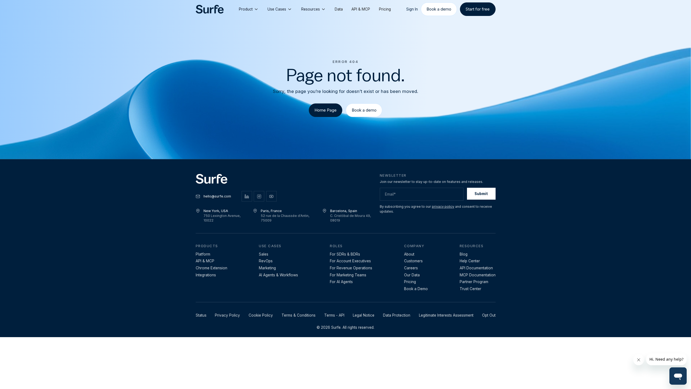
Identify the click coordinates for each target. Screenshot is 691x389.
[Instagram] (259, 196)
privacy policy (443, 206)
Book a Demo (416, 289)
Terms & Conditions (299, 315)
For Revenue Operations (351, 268)
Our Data (412, 275)
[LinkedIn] (247, 196)
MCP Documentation (478, 275)
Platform (203, 254)
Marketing (267, 268)
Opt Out (489, 315)
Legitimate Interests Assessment (446, 315)
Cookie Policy (261, 315)
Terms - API (334, 315)
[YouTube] (271, 196)
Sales (263, 254)
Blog (464, 254)
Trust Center (470, 289)
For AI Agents (341, 282)
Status (201, 315)
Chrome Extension (211, 268)
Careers (411, 268)
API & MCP (360, 9)
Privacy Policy (227, 315)
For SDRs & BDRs (345, 254)
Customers (413, 261)
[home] (210, 9)
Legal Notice (363, 315)
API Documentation (476, 268)
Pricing (385, 9)
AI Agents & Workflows (278, 275)
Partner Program (474, 282)
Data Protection (396, 315)
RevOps (266, 261)
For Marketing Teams (348, 275)
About (409, 254)
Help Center (470, 261)
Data (339, 9)
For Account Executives (350, 261)
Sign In (412, 9)
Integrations (206, 275)
